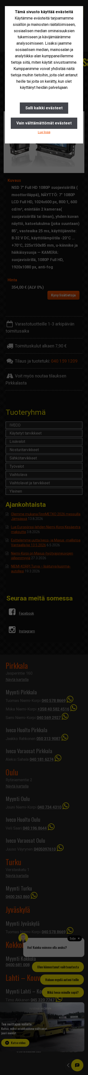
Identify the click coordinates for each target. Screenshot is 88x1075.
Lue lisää (44, 132)
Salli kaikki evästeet (44, 108)
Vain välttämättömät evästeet (44, 123)
